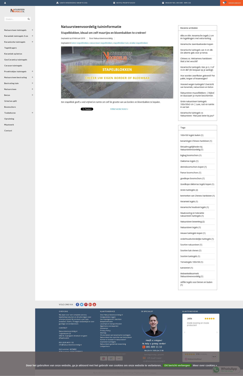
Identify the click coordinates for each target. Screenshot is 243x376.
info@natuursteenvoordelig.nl (70, 345)
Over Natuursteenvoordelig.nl (111, 315)
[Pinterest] (86, 304)
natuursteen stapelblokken (101, 43)
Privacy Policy (105, 330)
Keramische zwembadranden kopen (196, 44)
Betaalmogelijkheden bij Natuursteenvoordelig (191, 148)
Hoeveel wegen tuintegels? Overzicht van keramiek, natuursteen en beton (197, 85)
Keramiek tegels (189, 201)
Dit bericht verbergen (177, 365)
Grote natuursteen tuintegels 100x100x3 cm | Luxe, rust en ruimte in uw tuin (197, 104)
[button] (32, 30)
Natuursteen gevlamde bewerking (113, 344)
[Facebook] (77, 304)
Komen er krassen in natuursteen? (113, 339)
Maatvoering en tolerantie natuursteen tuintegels (192, 214)
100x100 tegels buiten (191, 135)
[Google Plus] (90, 304)
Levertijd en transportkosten (111, 324)
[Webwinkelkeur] (154, 338)
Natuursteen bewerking (192, 221)
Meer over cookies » (205, 365)
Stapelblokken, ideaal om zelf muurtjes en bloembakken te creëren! (103, 32)
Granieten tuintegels (108, 342)
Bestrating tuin (11, 83)
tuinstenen (186, 267)
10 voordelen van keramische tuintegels (115, 335)
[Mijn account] (5, 2)
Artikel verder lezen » (119, 109)
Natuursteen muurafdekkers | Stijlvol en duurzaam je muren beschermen (197, 94)
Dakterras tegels (189, 161)
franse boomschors (190, 172)
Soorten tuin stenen (190, 250)
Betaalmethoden (106, 321)
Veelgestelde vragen (108, 317)
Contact (8, 130)
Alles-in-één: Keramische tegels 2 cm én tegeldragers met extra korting (197, 37)
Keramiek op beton (13, 53)
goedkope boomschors (192, 178)
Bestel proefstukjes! (125, 3)
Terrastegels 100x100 (191, 262)
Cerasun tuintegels (13, 65)
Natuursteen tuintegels (15, 30)
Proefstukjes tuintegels (15, 71)
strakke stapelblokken (139, 43)
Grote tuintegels (189, 190)
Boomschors (10, 107)
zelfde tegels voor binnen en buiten (196, 283)
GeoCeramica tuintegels (15, 59)
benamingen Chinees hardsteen (196, 141)
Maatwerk (9, 124)
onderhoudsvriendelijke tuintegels (197, 239)
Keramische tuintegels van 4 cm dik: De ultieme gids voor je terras (196, 51)
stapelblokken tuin (121, 43)
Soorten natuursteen (191, 244)
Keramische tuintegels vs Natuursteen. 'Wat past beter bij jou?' (197, 114)
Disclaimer (104, 328)
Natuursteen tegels (190, 227)
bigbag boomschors (191, 155)
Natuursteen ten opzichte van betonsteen (116, 337)
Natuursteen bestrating (15, 77)
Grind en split (10, 101)
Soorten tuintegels (190, 256)
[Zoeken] (28, 17)
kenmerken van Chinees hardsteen (197, 195)
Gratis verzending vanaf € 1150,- (74, 3)
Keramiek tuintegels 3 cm (16, 36)
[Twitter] (82, 304)
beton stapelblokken (80, 43)
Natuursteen (10, 89)
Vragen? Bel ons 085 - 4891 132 (178, 3)
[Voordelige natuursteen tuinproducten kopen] (17, 10)
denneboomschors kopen (193, 166)
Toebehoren (10, 113)
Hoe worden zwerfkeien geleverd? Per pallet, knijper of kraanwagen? (197, 77)
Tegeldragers (10, 48)
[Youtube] (94, 304)
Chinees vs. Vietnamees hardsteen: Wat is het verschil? (196, 60)
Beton (7, 95)
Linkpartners (105, 346)
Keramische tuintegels (14, 42)
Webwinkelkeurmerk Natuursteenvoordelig (191, 275)
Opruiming (9, 119)
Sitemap (103, 333)
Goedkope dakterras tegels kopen (197, 184)
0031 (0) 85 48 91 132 (66, 342)
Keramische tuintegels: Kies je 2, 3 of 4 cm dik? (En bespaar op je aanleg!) (197, 68)
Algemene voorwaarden (109, 326)
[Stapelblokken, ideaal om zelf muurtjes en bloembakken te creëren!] (117, 73)
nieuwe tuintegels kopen (192, 233)
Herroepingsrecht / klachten (111, 319)
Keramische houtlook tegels (194, 207)
